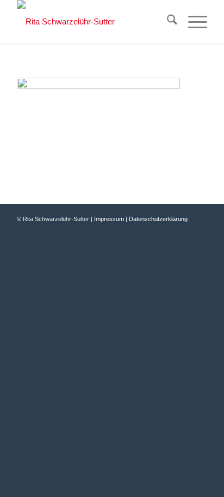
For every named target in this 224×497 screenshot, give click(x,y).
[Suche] (166, 21)
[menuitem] (166, 21)
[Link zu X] (183, 231)
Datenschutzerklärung (158, 219)
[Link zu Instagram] (199, 231)
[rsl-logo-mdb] (93, 21)
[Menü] (192, 21)
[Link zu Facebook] (166, 231)
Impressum (109, 219)
